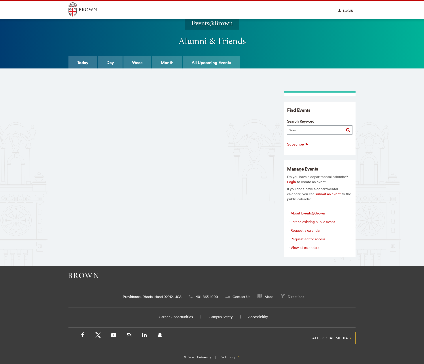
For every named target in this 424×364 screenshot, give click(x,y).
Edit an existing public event (313, 222)
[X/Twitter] (98, 336)
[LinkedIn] (144, 336)
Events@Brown (212, 23)
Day (110, 62)
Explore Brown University (87, 9)
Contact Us (241, 296)
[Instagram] (129, 336)
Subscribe (296, 144)
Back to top (228, 357)
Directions (296, 296)
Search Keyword (300, 121)
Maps (269, 296)
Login (291, 182)
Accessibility (258, 317)
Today (82, 62)
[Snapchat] (160, 336)
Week (137, 62)
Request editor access (308, 239)
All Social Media (330, 338)
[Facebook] (82, 336)
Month (167, 62)
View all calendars (305, 247)
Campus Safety (221, 317)
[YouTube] (113, 336)
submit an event (328, 194)
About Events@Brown (308, 213)
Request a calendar (306, 230)
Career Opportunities (176, 317)
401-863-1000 (207, 296)
